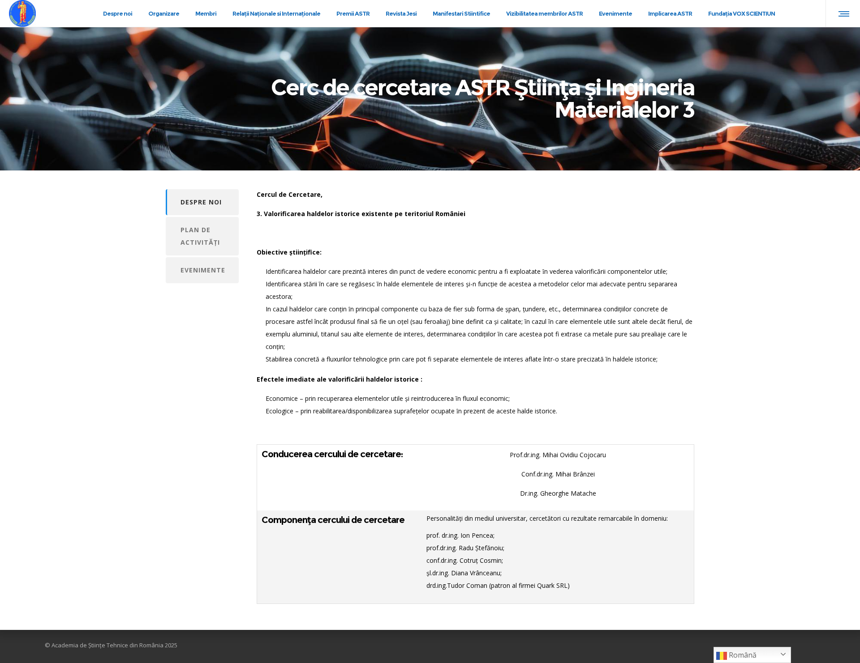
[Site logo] (30, 13)
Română (742, 655)
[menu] (842, 13)
